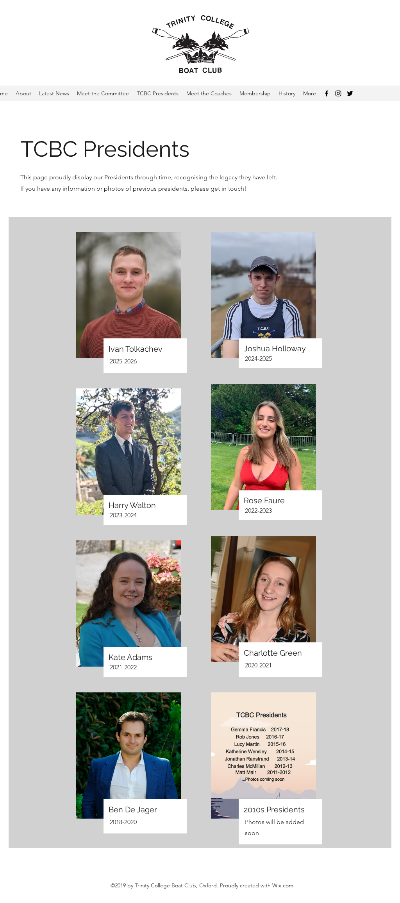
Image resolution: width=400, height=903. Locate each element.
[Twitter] (350, 93)
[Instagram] (338, 93)
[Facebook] (326, 93)
